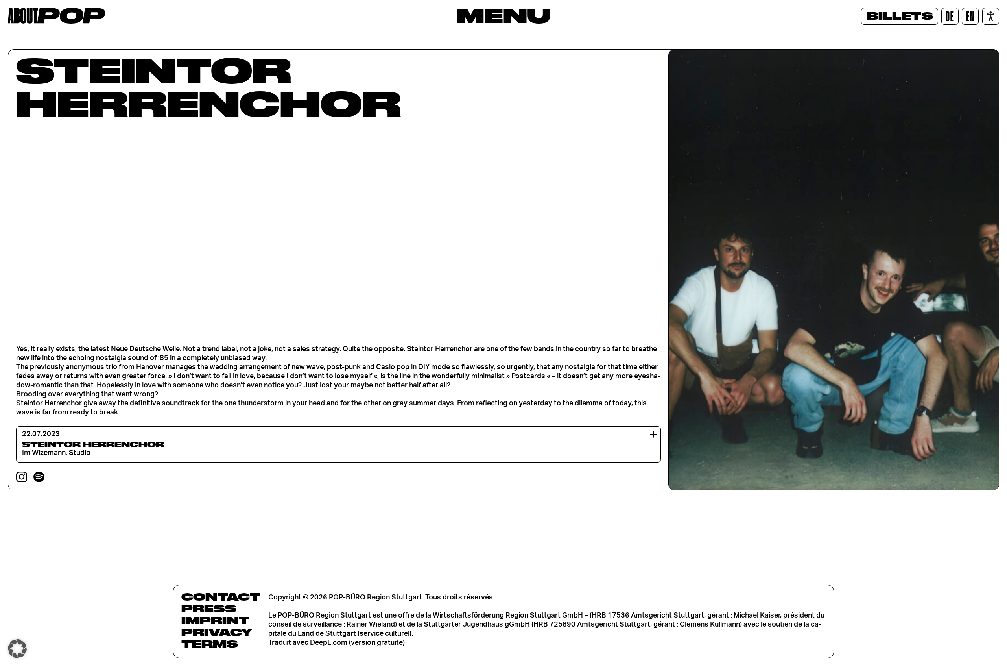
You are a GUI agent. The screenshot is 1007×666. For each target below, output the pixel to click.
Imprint (215, 620)
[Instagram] (21, 477)
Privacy (217, 632)
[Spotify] (38, 477)
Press (208, 608)
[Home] (56, 16)
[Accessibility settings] (991, 16)
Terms (209, 644)
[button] (17, 648)
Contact (220, 597)
